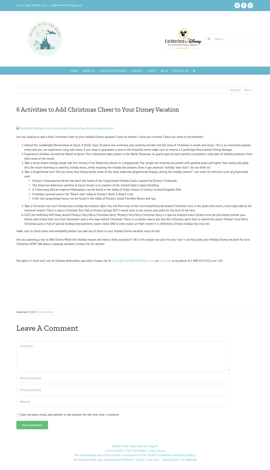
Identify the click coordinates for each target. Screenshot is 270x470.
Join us (161, 451)
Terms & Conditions (160, 455)
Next (248, 90)
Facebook (165, 261)
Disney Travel (46, 312)
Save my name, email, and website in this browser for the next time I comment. (69, 414)
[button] (194, 70)
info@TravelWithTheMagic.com (66, 5)
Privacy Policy (186, 455)
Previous (235, 90)
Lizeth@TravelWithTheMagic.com (133, 261)
